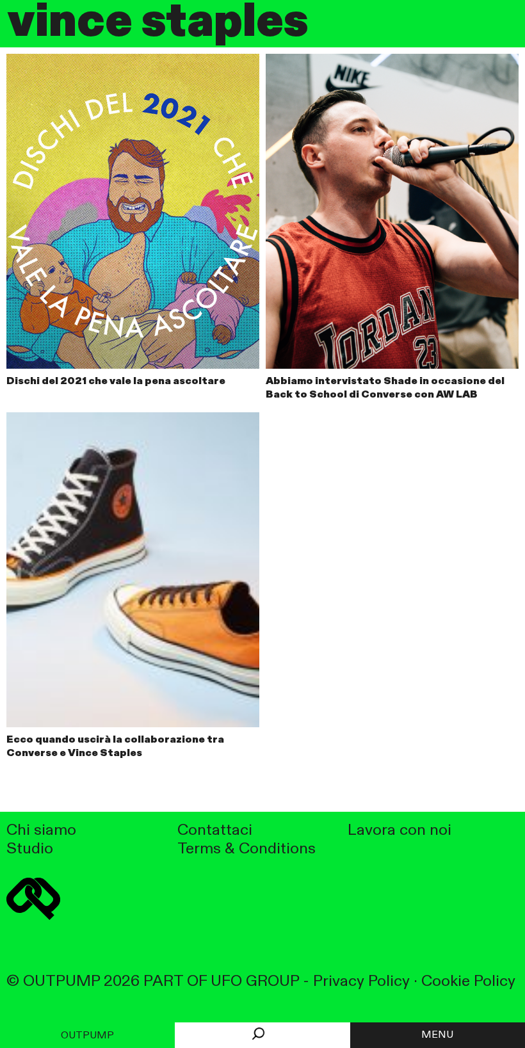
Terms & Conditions (246, 849)
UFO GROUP (255, 982)
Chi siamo (41, 831)
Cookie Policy (468, 982)
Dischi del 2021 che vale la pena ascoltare (115, 381)
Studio (29, 849)
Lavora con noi (399, 831)
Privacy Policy (361, 982)
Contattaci (214, 831)
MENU (437, 1035)
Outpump (87, 1036)
